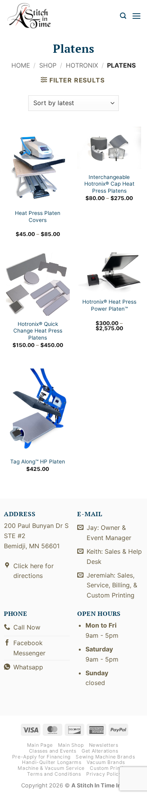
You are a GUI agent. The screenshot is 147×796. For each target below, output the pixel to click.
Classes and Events (52, 751)
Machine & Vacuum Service (51, 768)
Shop (47, 65)
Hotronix (82, 65)
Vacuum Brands (106, 762)
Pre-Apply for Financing (41, 757)
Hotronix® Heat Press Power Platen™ (109, 305)
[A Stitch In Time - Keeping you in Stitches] (33, 16)
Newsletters (103, 745)
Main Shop (71, 745)
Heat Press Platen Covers (37, 216)
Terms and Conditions (54, 774)
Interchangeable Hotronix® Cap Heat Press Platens (109, 184)
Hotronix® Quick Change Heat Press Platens (37, 331)
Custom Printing (109, 768)
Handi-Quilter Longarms (51, 762)
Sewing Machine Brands (105, 757)
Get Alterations (100, 751)
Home (20, 65)
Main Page (40, 745)
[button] (123, 15)
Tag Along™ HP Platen (37, 461)
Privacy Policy (104, 774)
